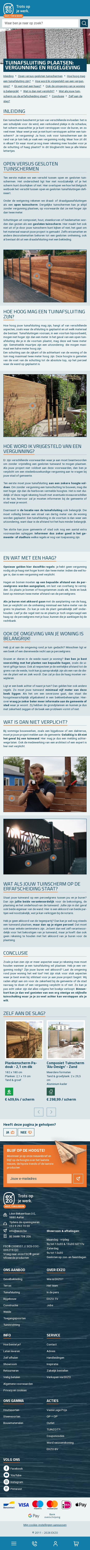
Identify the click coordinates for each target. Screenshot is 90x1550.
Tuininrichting (11, 1324)
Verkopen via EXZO (59, 1377)
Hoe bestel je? (12, 1344)
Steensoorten (11, 1416)
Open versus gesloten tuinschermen (40, 76)
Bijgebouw (9, 1298)
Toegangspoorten (14, 1318)
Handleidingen (55, 1357)
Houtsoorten (11, 1410)
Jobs (50, 1305)
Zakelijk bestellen (57, 1370)
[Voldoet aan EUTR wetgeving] (9, 1092)
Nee (24, 1132)
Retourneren (11, 1370)
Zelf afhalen (10, 1357)
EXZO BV (52, 1449)
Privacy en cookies (15, 1390)
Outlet (50, 1423)
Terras (7, 1285)
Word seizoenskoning (60, 1442)
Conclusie (58, 96)
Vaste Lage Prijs (57, 1410)
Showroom (10, 1364)
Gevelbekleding (12, 1279)
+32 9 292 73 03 (19, 1226)
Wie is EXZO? (55, 1279)
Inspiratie (52, 1364)
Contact (52, 1344)
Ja (7, 1132)
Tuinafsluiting (11, 1292)
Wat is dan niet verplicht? (38, 91)
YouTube (15, 1475)
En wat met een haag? (27, 86)
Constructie (10, 1305)
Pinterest (16, 1489)
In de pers (53, 1292)
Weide (7, 1311)
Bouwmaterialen (13, 1423)
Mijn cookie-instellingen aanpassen (45, 1525)
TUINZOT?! (53, 1429)
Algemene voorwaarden (18, 1383)
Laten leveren (11, 1351)
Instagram (16, 1482)
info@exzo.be (18, 1231)
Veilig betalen (11, 1377)
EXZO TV (52, 1298)
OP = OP (52, 1416)
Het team (52, 1285)
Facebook (16, 1468)
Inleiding (8, 76)
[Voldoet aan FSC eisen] (51, 1092)
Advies (51, 1351)
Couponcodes (55, 1436)
